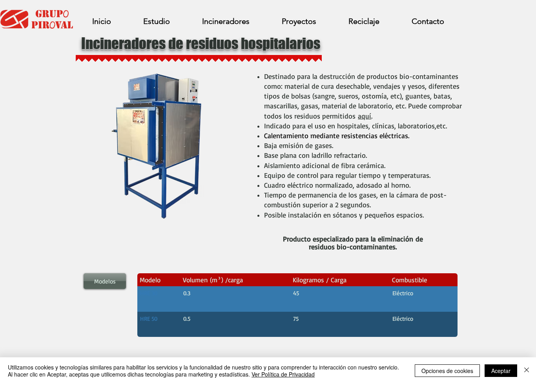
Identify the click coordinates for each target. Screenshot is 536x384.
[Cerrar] (526, 371)
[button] (105, 281)
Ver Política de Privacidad (283, 374)
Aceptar (500, 371)
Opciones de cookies (447, 371)
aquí (364, 116)
